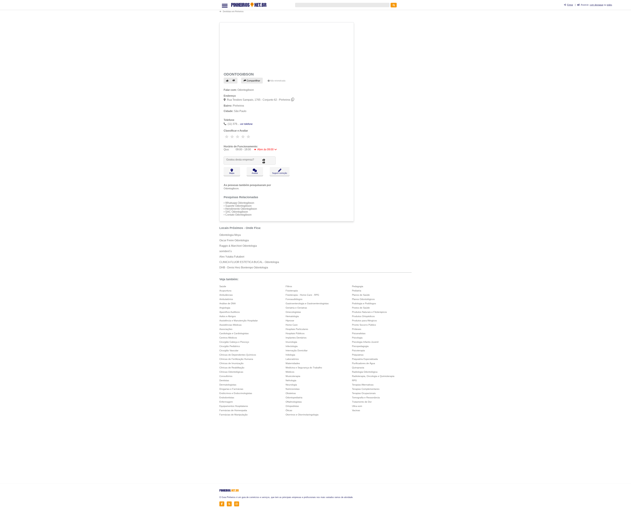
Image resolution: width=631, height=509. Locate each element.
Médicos (290, 372)
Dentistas (224, 380)
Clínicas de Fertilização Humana (236, 359)
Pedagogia (357, 286)
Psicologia (357, 337)
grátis (609, 5)
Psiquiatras (357, 354)
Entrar (570, 5)
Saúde (222, 286)
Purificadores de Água (363, 363)
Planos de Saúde (361, 295)
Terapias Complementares (365, 389)
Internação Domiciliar (297, 350)
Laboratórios (292, 359)
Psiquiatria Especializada (365, 359)
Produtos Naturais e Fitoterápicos (369, 312)
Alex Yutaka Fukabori (231, 256)
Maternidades (293, 363)
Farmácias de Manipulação (233, 414)
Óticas (289, 410)
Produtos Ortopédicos (363, 316)
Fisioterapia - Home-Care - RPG (302, 295)
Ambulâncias (226, 295)
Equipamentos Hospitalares (233, 406)
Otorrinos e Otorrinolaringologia (302, 414)
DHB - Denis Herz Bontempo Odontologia (243, 267)
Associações (225, 329)
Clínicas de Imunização (231, 363)
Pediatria (356, 290)
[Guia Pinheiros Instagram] (237, 504)
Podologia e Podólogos (364, 303)
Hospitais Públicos (295, 333)
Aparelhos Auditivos (229, 312)
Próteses (356, 329)
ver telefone (246, 124)
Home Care (292, 324)
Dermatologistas (227, 384)
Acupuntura (225, 290)
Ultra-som (357, 406)
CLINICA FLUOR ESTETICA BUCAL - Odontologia (249, 262)
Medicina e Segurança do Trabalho (304, 367)
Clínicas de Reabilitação (231, 367)
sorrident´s (225, 251)
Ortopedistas (292, 406)
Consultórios (225, 376)
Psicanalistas (358, 333)
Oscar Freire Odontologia (234, 240)
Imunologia (291, 342)
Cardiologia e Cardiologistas (234, 333)
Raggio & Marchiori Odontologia (238, 245)
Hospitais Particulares (297, 329)
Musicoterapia (293, 376)
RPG (354, 380)
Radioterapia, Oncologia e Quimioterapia (373, 376)
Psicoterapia (358, 350)
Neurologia (291, 384)
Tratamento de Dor (362, 401)
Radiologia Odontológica (364, 372)
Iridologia (290, 354)
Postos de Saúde (361, 307)
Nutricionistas (293, 389)
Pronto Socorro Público (364, 324)
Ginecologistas (293, 312)
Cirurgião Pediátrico (229, 346)
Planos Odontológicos (363, 299)
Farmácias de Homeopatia (233, 410)
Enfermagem (226, 401)
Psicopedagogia (360, 346)
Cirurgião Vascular (228, 350)
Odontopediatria (294, 397)
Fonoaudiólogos (294, 299)
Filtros (289, 286)
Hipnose (290, 320)
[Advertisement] (287, 47)
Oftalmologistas (294, 401)
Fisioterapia (292, 290)
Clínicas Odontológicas (231, 372)
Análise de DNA (227, 303)
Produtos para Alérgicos (364, 320)
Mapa (231, 173)
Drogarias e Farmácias (231, 389)
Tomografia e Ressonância (366, 397)
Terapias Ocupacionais (364, 393)
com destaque (596, 5)
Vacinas (356, 410)
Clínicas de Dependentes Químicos (237, 354)
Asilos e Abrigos (227, 316)
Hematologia (292, 316)
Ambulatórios (226, 299)
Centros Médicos (228, 337)
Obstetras (291, 393)
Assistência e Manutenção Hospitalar (238, 320)
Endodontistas (226, 397)
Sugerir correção (279, 173)
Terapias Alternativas (363, 384)
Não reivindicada (277, 81)
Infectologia (292, 346)
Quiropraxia (358, 367)
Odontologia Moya (230, 235)
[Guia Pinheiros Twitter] (230, 504)
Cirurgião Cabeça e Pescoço (234, 342)
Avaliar (255, 173)
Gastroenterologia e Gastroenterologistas (307, 303)
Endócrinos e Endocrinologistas (235, 393)
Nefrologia (291, 380)
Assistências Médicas (230, 324)
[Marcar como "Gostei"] (227, 80)
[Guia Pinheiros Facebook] (222, 504)
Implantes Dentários (296, 337)
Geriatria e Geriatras (296, 307)
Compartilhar (253, 80)
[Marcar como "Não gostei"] (234, 80)
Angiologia (224, 307)
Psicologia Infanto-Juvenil (365, 342)
